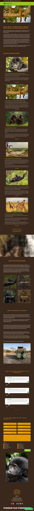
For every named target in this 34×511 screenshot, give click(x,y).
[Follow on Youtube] (22, 503)
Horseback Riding (21, 447)
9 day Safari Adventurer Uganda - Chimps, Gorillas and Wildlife (17, 186)
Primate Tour (6, 448)
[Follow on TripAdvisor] (20, 503)
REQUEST (27, 450)
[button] (28, 509)
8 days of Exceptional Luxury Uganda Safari (13, 158)
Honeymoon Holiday (21, 448)
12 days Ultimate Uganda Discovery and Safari (13, 214)
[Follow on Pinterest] (18, 503)
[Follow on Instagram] (13, 503)
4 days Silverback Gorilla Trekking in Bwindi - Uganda (15, 73)
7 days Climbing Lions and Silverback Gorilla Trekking (15, 100)
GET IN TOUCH (17, 230)
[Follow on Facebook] (11, 503)
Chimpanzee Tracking (7, 447)
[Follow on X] (15, 503)
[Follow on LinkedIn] (17, 503)
